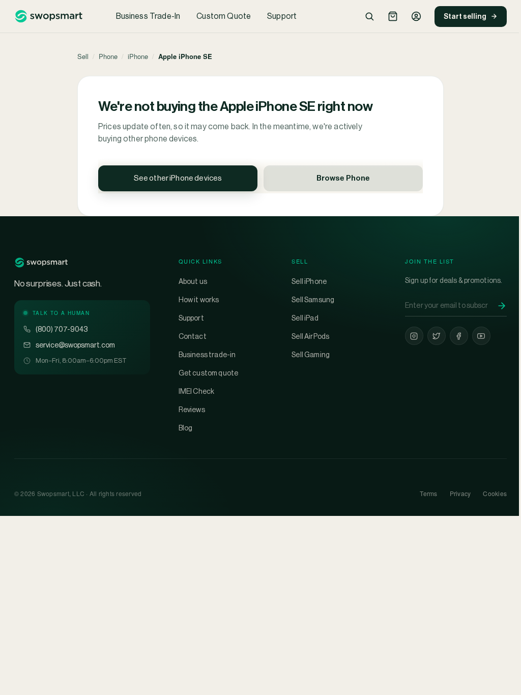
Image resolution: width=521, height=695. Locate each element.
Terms (428, 493)
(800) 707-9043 (62, 329)
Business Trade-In (148, 16)
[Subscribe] (502, 306)
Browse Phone (343, 177)
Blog (186, 428)
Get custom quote (209, 373)
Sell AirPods (310, 336)
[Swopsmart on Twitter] (436, 336)
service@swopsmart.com (75, 345)
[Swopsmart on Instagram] (414, 336)
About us (193, 281)
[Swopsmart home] (48, 16)
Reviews (192, 410)
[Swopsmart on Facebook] (459, 336)
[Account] (416, 16)
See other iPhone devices (178, 177)
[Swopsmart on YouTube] (481, 336)
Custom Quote (223, 16)
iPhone (138, 56)
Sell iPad (305, 318)
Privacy (460, 493)
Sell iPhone (309, 281)
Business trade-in (207, 355)
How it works (199, 300)
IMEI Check (197, 391)
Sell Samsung (313, 300)
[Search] (369, 16)
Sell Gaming (311, 355)
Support (282, 16)
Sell (83, 56)
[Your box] (393, 16)
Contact (193, 336)
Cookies (495, 493)
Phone (108, 56)
